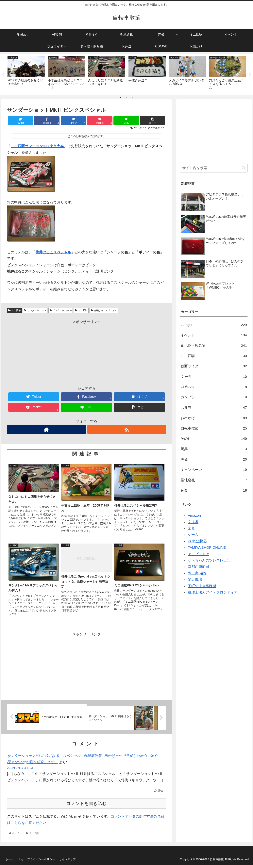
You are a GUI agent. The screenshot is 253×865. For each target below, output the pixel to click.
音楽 (214, 490)
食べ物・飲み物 (214, 346)
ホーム (9, 859)
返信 (160, 790)
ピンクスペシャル (62, 310)
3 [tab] (132, 97)
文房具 (214, 377)
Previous (3, 74)
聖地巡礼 (214, 480)
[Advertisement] (86, 352)
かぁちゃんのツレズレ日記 (209, 560)
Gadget (214, 325)
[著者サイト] (46, 429)
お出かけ (214, 418)
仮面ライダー (214, 366)
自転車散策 (214, 428)
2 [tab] (126, 97)
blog (20, 859)
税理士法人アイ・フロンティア (213, 592)
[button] (243, 168)
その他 (214, 439)
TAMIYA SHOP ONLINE (207, 547)
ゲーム (193, 535)
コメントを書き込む (86, 803)
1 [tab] (121, 97)
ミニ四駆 (16, 310)
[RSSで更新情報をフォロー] (126, 429)
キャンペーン (214, 470)
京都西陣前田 (198, 567)
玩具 (214, 449)
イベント (214, 335)
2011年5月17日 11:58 (20, 767)
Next (250, 74)
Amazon (194, 515)
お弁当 (214, 408)
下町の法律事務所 (202, 586)
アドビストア (198, 554)
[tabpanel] (26, 74)
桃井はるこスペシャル (105, 310)
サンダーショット (36, 310)
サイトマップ (67, 859)
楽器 (191, 528)
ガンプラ (214, 397)
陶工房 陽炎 (197, 573)
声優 (214, 459)
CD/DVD (214, 387)
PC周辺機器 (197, 541)
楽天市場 (195, 579)
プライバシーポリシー (41, 859)
